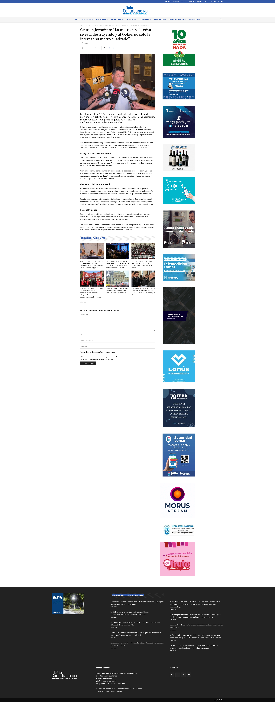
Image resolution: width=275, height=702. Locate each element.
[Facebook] (211, 1)
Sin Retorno (195, 20)
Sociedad (86, 20)
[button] (220, 20)
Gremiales (144, 20)
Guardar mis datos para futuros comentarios (98, 352)
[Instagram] (214, 1)
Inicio (76, 20)
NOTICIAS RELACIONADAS (93, 238)
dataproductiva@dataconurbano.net (110, 683)
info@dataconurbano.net (106, 681)
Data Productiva (178, 20)
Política (131, 20)
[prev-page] (81, 301)
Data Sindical (90, 25)
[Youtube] (221, 1)
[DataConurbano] (137, 10)
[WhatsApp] (99, 48)
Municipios (116, 20)
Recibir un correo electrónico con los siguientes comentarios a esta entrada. (105, 357)
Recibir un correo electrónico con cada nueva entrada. (98, 360)
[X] (218, 1)
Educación (159, 20)
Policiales (101, 20)
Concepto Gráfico (218, 700)
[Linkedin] (114, 48)
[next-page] (85, 301)
